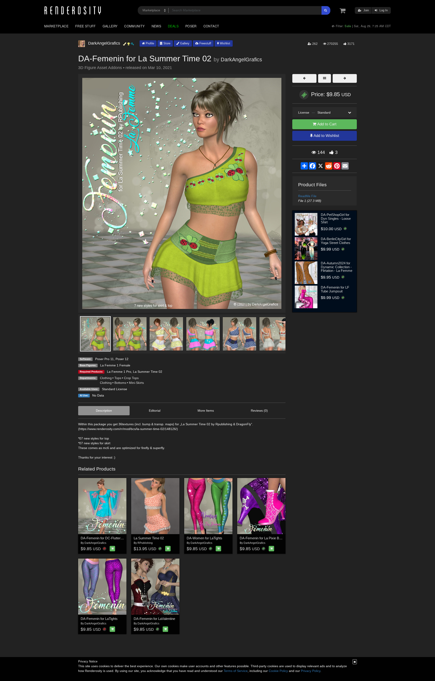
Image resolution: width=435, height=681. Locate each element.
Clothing (106, 378)
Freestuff (204, 43)
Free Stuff (85, 26)
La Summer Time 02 (147, 371)
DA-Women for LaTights (204, 538)
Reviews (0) (259, 410)
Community (134, 26)
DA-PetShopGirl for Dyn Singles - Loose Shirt (336, 218)
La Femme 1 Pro (119, 371)
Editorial (154, 410)
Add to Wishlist (326, 136)
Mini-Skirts (136, 383)
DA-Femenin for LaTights (99, 619)
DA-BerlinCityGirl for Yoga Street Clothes (336, 241)
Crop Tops (131, 378)
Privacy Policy (310, 671)
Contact (211, 26)
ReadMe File (307, 196)
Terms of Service (236, 671)
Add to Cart (326, 124)
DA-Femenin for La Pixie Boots (262, 538)
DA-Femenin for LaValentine (154, 619)
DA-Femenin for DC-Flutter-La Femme (109, 538)
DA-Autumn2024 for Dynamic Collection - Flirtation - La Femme (336, 266)
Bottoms (120, 383)
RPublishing (145, 543)
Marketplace (56, 26)
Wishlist (224, 43)
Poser (191, 26)
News (156, 26)
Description (104, 410)
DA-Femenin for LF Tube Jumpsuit (335, 289)
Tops (117, 378)
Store (166, 43)
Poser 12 (122, 359)
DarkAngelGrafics (241, 59)
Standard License (114, 389)
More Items (206, 410)
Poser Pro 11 (104, 359)
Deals (173, 26)
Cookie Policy (278, 671)
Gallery (110, 26)
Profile (149, 43)
